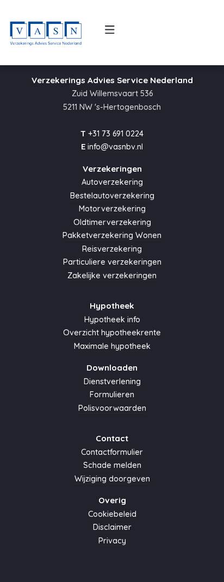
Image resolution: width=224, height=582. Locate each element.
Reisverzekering (112, 249)
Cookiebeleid (112, 514)
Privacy (112, 541)
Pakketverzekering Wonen (112, 235)
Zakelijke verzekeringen (112, 275)
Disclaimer (112, 527)
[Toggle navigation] (110, 32)
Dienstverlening (112, 381)
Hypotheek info (112, 319)
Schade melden (112, 465)
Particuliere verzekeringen (112, 262)
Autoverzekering (112, 182)
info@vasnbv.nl (115, 147)
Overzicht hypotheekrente (112, 332)
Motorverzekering (112, 209)
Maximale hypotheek (112, 346)
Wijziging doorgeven (112, 479)
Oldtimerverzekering (112, 222)
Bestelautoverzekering (112, 196)
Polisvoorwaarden (112, 408)
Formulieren (112, 394)
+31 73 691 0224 (116, 134)
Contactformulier (112, 452)
